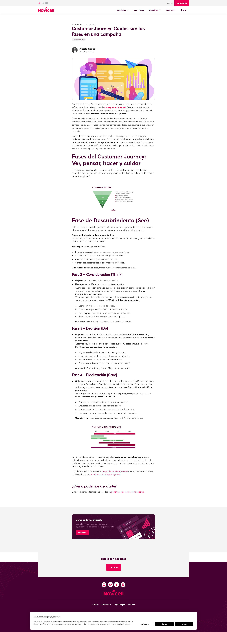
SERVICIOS (121, 10)
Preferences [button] (127, 624)
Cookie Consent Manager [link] (41, 617)
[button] (123, 10)
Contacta (182, 3)
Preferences (144, 624)
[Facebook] (116, 584)
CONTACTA (113, 567)
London (131, 604)
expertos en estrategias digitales (105, 474)
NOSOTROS (153, 10)
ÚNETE (169, 3)
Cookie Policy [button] (82, 624)
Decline (164, 624)
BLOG (183, 10)
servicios (82, 532)
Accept (184, 624)
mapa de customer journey (115, 471)
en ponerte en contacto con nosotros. (126, 492)
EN (46, 3)
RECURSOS (170, 10)
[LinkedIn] (104, 584)
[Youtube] (110, 584)
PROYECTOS (139, 10)
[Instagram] (123, 584)
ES (43, 3)
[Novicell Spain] (46, 9)
